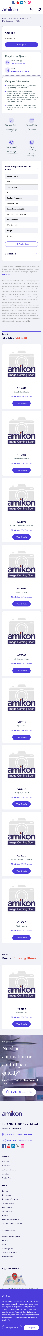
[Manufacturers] (39, 9)
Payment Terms (7, 1215)
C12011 (21, 855)
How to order (7, 1195)
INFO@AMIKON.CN (26, 1134)
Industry (5, 1240)
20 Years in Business (9, 1170)
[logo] (12, 1115)
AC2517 (21, 788)
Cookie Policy (7, 1178)
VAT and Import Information (12, 1223)
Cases (4, 1245)
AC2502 (21, 655)
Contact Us (6, 1166)
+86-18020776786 (25, 1140)
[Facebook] (13, 2)
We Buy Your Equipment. (11, 1236)
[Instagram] (29, 2)
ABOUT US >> (7, 274)
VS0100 (21, 1008)
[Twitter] (25, 2)
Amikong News (7, 1249)
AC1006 (21, 588)
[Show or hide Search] (31, 9)
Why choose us (7, 1257)
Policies (5, 1191)
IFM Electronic (7, 21)
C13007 (21, 922)
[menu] (24, 9)
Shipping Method (8, 1203)
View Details (21, 403)
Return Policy (7, 1207)
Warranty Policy (7, 1211)
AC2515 (21, 722)
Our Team (5, 1162)
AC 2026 (21, 454)
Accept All (31, 1328)
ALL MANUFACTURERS (19, 18)
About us (5, 1174)
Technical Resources (9, 1253)
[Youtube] (17, 2)
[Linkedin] (21, 2)
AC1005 (21, 521)
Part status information (10, 1199)
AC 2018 (21, 388)
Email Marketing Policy (10, 1219)
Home (4, 18)
